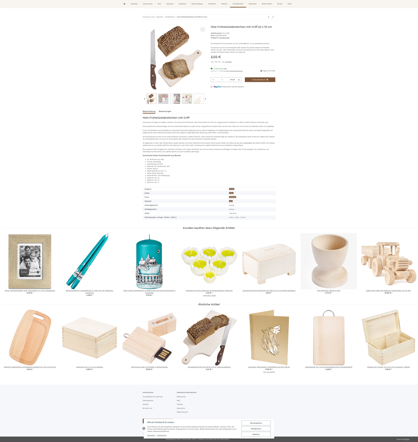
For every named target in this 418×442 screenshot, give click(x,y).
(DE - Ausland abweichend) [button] (234, 71)
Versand (229, 62)
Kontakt (145, 404)
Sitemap (180, 404)
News (290, 4)
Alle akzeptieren (256, 423)
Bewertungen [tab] (165, 111)
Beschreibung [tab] (149, 111)
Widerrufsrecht (182, 412)
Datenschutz (161, 435)
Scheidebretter (224, 38)
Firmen (232, 189)
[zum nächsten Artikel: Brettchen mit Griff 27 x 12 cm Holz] (273, 17)
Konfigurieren (256, 429)
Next (205, 99)
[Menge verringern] (213, 79)
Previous (144, 99)
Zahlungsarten (148, 400)
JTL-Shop (406, 439)
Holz (231, 201)
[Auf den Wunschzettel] (202, 29)
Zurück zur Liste (149, 17)
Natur (231, 193)
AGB (178, 400)
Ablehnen (256, 434)
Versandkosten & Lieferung (152, 397)
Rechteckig (233, 197)
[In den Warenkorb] (144, 24)
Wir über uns (147, 408)
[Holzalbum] (124, 4)
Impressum (151, 435)
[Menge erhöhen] (238, 79)
